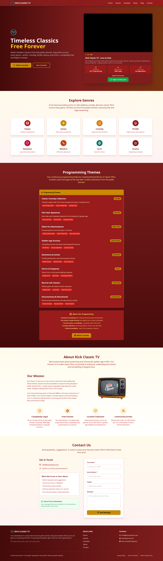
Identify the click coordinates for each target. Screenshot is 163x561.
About (135, 3)
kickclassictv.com (127, 538)
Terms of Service (133, 555)
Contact (149, 3)
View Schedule (41, 65)
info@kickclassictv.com (50, 465)
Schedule (127, 3)
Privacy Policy (121, 555)
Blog (142, 3)
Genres (118, 3)
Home (110, 3)
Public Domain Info (146, 555)
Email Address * (92, 472)
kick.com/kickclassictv (129, 541)
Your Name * (91, 462)
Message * (90, 492)
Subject (89, 482)
